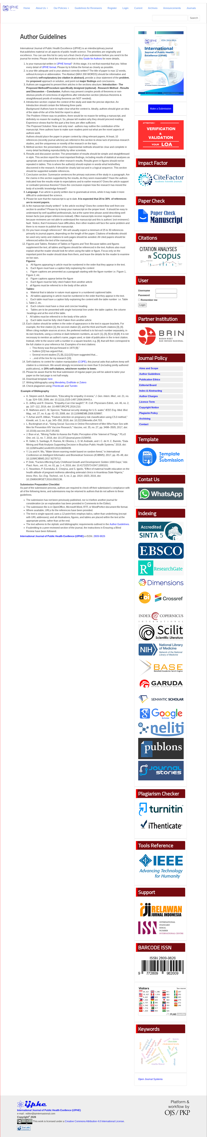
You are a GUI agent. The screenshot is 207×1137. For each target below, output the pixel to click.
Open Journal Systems (150, 1079)
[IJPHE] (161, 583)
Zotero (82, 382)
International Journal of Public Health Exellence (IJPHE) (52, 536)
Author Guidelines (119, 524)
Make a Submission (160, 108)
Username (144, 290)
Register (112, 8)
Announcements (172, 8)
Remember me (149, 300)
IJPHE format (64, 63)
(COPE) (82, 361)
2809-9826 (99, 536)
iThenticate (58, 386)
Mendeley (60, 382)
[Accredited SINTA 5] (161, 531)
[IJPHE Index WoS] (161, 748)
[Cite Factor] (161, 179)
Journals (191, 8)
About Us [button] (41, 8)
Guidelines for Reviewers (88, 8)
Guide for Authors (92, 58)
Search (194, 18)
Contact (143, 424)
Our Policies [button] (60, 8)
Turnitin (73, 386)
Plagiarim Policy (148, 413)
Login (125, 8)
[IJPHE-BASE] (161, 667)
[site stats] (23, 1128)
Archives (152, 8)
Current (138, 8)
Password (144, 295)
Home (26, 8)
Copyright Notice (149, 407)
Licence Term (147, 402)
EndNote (71, 382)
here (50, 379)
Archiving (144, 418)
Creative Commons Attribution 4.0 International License (94, 1121)
